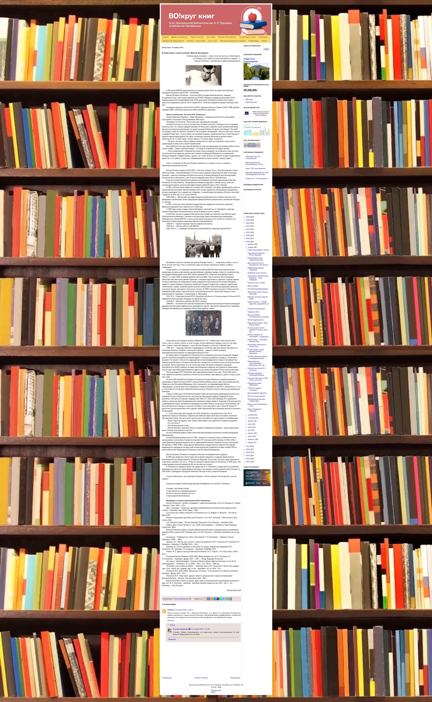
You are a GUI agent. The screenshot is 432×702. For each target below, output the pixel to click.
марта (250, 436)
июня (250, 427)
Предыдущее (235, 678)
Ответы (172, 625)
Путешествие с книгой (247, 37)
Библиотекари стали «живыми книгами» (255, 259)
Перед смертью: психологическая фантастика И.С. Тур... (257, 363)
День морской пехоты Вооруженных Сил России (258, 264)
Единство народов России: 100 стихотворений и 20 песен (257, 173)
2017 (248, 446)
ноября (251, 247)
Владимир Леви (253, 312)
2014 (248, 455)
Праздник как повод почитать (173, 41)
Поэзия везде (254, 41)
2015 (248, 452)
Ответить (170, 620)
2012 (248, 461)
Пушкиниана (263, 37)
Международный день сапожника (256, 269)
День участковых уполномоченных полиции (258, 316)
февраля (251, 439)
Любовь (170, 610)
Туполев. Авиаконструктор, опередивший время (257, 357)
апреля (251, 433)
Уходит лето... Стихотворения (257, 178)
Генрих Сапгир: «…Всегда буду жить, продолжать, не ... (258, 304)
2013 (248, 458)
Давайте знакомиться (179, 37)
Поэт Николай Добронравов (258, 289)
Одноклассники (251, 102)
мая (249, 430)
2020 (248, 235)
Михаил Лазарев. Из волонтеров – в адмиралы (258, 335)
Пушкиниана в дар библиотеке (254, 384)
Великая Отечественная (227, 37)
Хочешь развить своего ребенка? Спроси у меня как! (258, 330)
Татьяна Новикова (179, 599)
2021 (248, 232)
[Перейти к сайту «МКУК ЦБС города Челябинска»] (257, 116)
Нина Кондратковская (255, 320)
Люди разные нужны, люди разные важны (257, 324)
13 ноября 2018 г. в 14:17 (184, 610)
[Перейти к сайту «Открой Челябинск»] (257, 135)
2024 (248, 223)
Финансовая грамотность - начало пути (257, 345)
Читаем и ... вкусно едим (196, 41)
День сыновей (253, 286)
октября (251, 415)
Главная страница (201, 678)
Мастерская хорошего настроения (233, 41)
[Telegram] (224, 599)
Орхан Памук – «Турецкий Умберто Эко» (257, 340)
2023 (248, 226)
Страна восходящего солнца (258, 250)
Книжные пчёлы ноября (256, 283)
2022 (248, 229)
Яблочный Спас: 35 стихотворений (253, 157)
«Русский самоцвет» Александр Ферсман (256, 374)
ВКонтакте (249, 99)
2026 (248, 217)
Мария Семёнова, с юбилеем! (255, 410)
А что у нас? (212, 41)
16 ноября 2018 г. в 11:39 (200, 629)
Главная (165, 37)
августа (251, 421)
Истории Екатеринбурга (256, 309)
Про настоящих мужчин (256, 396)
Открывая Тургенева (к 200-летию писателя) (258, 379)
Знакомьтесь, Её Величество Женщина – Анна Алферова (258, 278)
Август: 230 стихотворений (255, 168)
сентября (251, 418)
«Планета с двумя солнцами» (254, 389)
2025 (248, 220)
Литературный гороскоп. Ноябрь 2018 (257, 400)
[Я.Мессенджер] (221, 599)
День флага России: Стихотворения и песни (254, 163)
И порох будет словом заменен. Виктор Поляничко (256, 351)
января (251, 442)
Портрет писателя (197, 37)
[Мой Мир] (214, 599)
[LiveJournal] (218, 599)
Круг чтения (211, 37)
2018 (248, 241)
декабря (251, 244)
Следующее (167, 678)
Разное (264, 41)
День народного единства (257, 393)
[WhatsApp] (227, 599)
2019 (248, 238)
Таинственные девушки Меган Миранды (256, 254)
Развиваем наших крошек (257, 273)
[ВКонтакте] (208, 599)
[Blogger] (205, 599)
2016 (248, 449)
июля (250, 424)
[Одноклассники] (211, 599)
